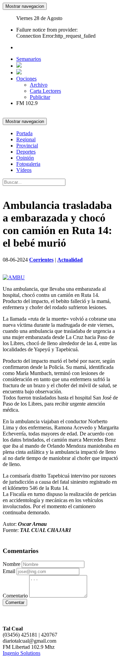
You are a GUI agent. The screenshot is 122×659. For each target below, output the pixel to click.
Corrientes (41, 260)
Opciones (26, 79)
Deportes (26, 152)
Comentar (14, 602)
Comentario (15, 596)
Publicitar (40, 97)
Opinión (25, 158)
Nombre (11, 564)
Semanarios (28, 59)
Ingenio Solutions (21, 653)
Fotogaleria (28, 164)
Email (9, 571)
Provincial (27, 145)
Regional (26, 139)
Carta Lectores (45, 91)
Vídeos (24, 170)
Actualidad (70, 260)
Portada (24, 133)
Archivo (38, 85)
